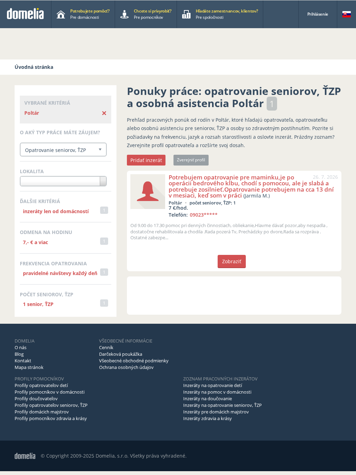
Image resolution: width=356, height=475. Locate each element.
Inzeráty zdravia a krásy (207, 418)
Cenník (106, 347)
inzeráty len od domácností (56, 211)
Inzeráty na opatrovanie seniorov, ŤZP (222, 405)
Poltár (31, 113)
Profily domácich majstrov (42, 412)
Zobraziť (231, 261)
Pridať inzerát (146, 160)
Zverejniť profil (191, 160)
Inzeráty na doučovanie (207, 398)
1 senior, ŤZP (38, 304)
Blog (19, 354)
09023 (204, 214)
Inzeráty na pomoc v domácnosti (217, 392)
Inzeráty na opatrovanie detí (212, 385)
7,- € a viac (35, 242)
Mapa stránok (29, 367)
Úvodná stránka (34, 67)
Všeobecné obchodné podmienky (134, 360)
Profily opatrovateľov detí (41, 385)
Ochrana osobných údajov (126, 367)
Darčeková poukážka (120, 354)
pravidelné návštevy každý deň (60, 273)
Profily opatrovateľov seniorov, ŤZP (51, 405)
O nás (20, 347)
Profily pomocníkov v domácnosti (49, 392)
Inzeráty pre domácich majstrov (216, 412)
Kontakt (23, 360)
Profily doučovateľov (36, 398)
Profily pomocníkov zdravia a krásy (51, 418)
